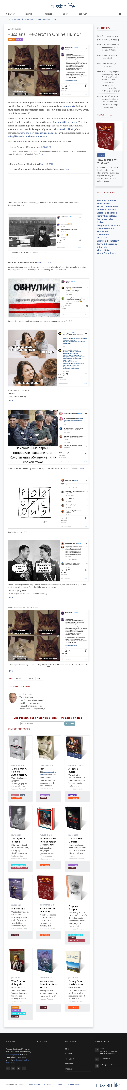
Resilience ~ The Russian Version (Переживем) (48, 841)
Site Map (47, 1084)
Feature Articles (105, 219)
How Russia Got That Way (48, 910)
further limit (66, 129)
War (22, 795)
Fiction (43, 798)
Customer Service (73, 1084)
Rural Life (102, 237)
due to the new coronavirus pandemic (39, 133)
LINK (45, 252)
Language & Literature (108, 225)
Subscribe (48, 14)
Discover (28, 14)
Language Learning (19, 868)
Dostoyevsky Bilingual (18, 840)
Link (41, 154)
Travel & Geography (107, 244)
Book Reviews (104, 203)
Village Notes (103, 250)
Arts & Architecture (106, 200)
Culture (72, 795)
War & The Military (106, 253)
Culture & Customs (106, 209)
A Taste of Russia (73, 770)
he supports (69, 106)
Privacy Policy (34, 1084)
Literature (45, 795)
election (18, 678)
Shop (65, 14)
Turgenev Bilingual (73, 908)
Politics (19, 39)
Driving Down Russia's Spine (75, 983)
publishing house (12, 1054)
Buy (100, 155)
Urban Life (102, 247)
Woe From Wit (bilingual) (19, 983)
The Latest (11, 14)
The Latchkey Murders (75, 840)
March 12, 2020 (45, 262)
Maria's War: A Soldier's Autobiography (19, 771)
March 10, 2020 (44, 147)
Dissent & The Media (107, 212)
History (15, 795)
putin (39, 678)
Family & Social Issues (107, 216)
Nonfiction (16, 798)
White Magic (18, 908)
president (29, 678)
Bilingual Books (18, 865)
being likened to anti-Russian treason (28, 136)
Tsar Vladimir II (27, 697)
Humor (11, 39)
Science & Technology (108, 240)
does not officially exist (65, 122)
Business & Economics (107, 206)
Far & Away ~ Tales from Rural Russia (48, 984)
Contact (83, 14)
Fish (42, 768)
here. (23, 205)
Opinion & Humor (105, 228)
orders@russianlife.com (108, 1065)
